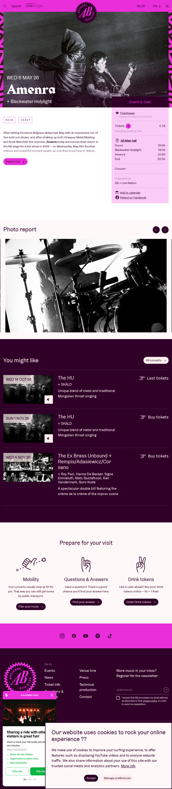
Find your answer (84, 602)
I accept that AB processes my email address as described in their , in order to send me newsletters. (145, 701)
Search (167, 6)
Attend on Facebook (133, 197)
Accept (91, 778)
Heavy (26, 120)
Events (50, 670)
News (49, 677)
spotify (97, 636)
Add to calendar (130, 193)
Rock (10, 120)
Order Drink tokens (139, 602)
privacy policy (150, 700)
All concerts (154, 360)
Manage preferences (117, 778)
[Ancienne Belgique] (86, 12)
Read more (13, 161)
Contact (85, 696)
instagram (62, 636)
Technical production (87, 687)
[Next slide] (165, 229)
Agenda (16, 6)
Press (84, 677)
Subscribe (166, 689)
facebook (74, 636)
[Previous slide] (156, 229)
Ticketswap (127, 113)
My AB (141, 6)
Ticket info (52, 684)
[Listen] (49, 399)
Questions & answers (54, 694)
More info (128, 766)
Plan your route (29, 606)
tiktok (110, 636)
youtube (85, 636)
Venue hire (87, 670)
